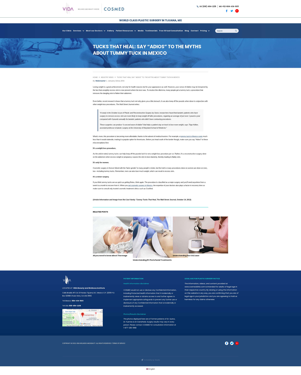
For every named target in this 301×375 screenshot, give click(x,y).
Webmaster (100, 81)
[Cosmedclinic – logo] (93, 2)
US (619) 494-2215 (208, 6)
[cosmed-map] (82, 310)
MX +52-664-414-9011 (229, 6)
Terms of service (118, 343)
